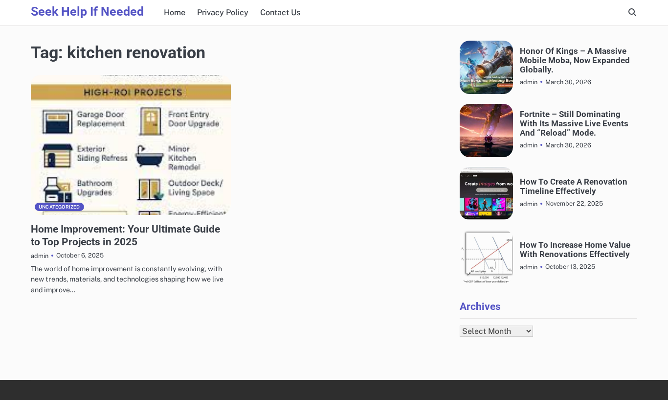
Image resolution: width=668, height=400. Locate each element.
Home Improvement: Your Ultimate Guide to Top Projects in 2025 (125, 235)
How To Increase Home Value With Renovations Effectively (575, 249)
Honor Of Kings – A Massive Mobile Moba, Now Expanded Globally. (575, 60)
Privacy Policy (222, 12)
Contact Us (280, 12)
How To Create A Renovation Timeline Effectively (573, 186)
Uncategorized (59, 207)
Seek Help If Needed (87, 11)
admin (39, 255)
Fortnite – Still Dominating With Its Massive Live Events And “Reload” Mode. (574, 123)
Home (174, 12)
